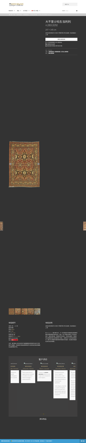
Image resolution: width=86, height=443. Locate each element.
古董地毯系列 (19, 14)
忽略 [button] (83, 441)
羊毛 (14, 333)
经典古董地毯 (51, 53)
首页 (11, 14)
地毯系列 (11, 10)
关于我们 (25, 10)
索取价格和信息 (61, 39)
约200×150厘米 (16, 336)
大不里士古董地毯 (33, 14)
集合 (14, 14)
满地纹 (12, 329)
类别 (18, 10)
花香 (12, 331)
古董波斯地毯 (26, 14)
